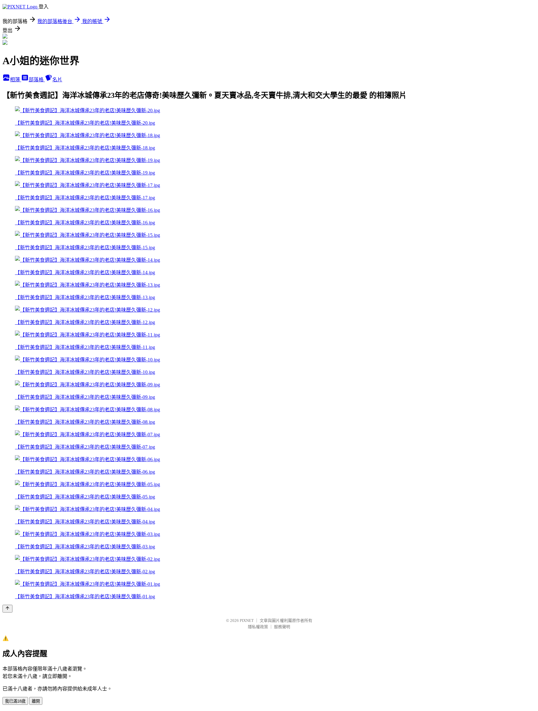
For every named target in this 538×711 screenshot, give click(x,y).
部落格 (37, 79)
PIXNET (247, 620)
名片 (57, 79)
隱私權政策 (258, 626)
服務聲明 (282, 626)
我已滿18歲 (15, 701)
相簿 (15, 79)
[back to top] (7, 609)
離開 (36, 701)
